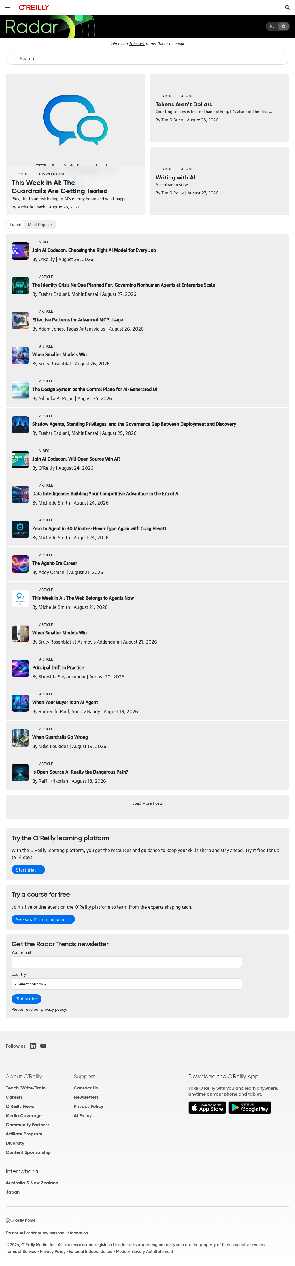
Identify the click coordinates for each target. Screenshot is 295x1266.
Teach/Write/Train (26, 1088)
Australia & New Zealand (32, 1183)
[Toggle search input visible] (287, 7)
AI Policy (83, 1115)
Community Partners (27, 1125)
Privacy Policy (88, 1106)
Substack (137, 43)
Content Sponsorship (28, 1152)
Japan (13, 1192)
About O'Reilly (24, 1076)
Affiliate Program (24, 1134)
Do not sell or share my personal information (47, 1233)
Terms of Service (21, 1251)
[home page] (34, 7)
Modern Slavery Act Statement (144, 1251)
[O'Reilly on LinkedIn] (33, 1046)
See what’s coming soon (41, 919)
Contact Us (86, 1088)
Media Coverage (24, 1115)
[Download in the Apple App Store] (207, 1112)
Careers (14, 1097)
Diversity (15, 1143)
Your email (21, 952)
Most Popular (40, 224)
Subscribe (26, 998)
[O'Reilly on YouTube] (43, 1046)
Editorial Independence (90, 1251)
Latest (15, 224)
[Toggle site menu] (7, 7)
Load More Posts (147, 802)
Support (84, 1076)
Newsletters (86, 1097)
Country (19, 974)
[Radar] (50, 26)
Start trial (26, 869)
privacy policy (53, 1009)
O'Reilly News (20, 1106)
